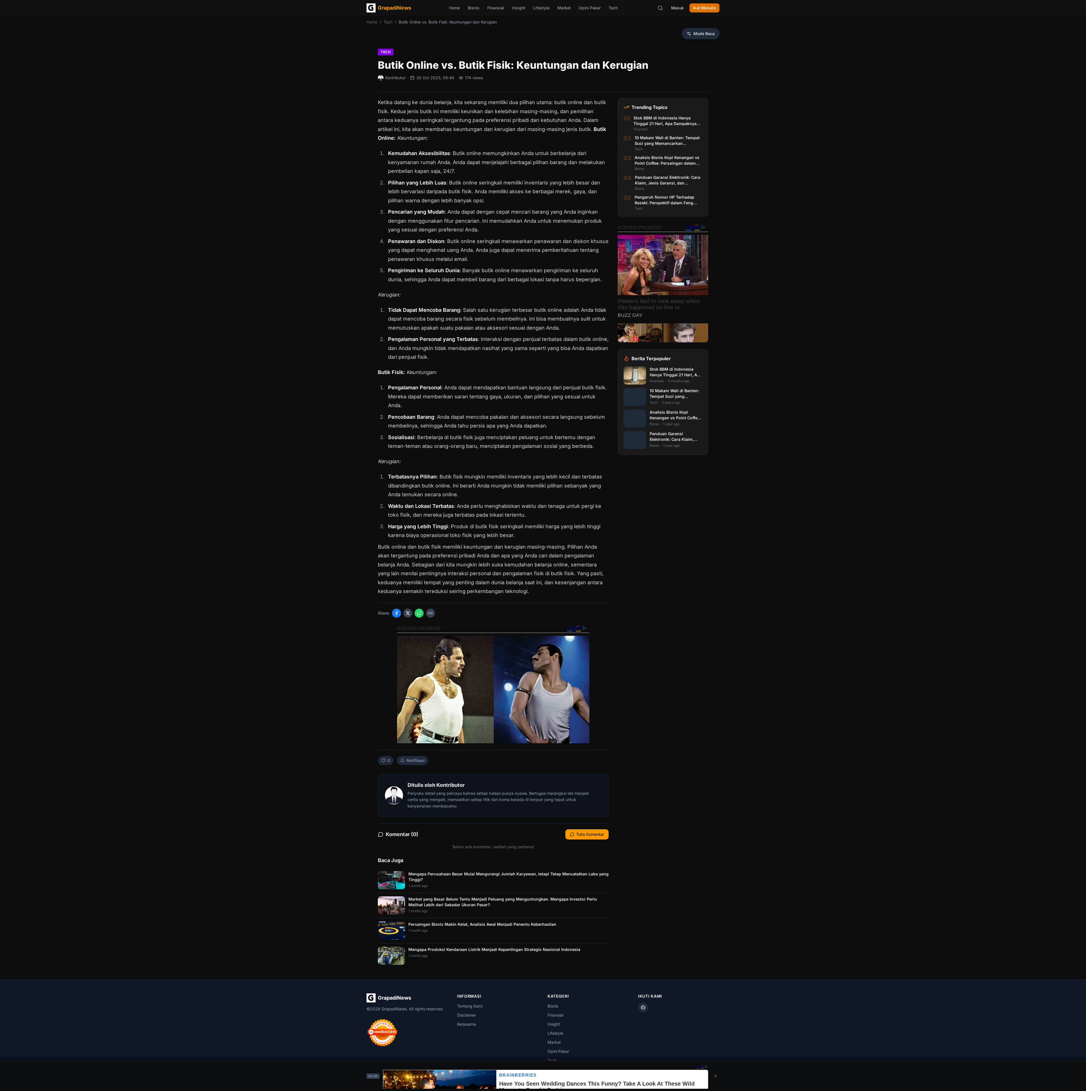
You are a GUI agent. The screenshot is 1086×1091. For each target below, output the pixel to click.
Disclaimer (466, 1015)
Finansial (495, 7)
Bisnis (473, 7)
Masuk (677, 7)
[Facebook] (643, 1007)
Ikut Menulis (704, 7)
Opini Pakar (590, 7)
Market (564, 7)
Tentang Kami (469, 1006)
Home (454, 7)
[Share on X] (407, 613)
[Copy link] (430, 613)
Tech (613, 7)
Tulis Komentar (590, 834)
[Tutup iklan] (715, 1076)
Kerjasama (466, 1024)
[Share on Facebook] (396, 613)
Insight (518, 7)
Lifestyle (541, 7)
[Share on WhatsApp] (419, 613)
